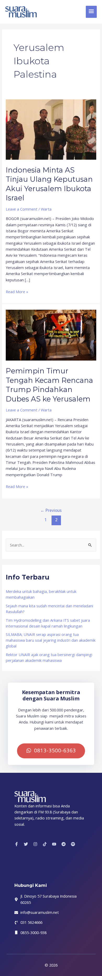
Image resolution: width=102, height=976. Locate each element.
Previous (51, 510)
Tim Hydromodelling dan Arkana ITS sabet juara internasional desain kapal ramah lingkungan (48, 623)
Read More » (17, 291)
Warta (46, 209)
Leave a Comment (21, 209)
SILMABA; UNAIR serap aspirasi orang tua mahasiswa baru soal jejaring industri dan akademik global (50, 640)
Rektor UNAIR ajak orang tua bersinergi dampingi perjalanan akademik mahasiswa (49, 657)
